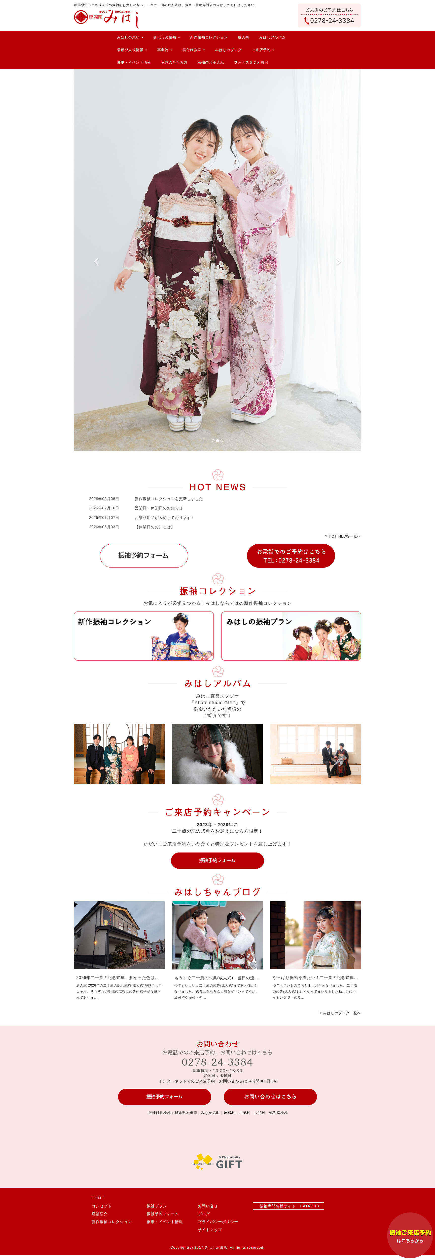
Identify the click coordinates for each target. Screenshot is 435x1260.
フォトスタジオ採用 (251, 62)
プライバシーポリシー (218, 1222)
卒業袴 (163, 50)
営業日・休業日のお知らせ (159, 508)
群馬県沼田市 (186, 1113)
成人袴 (243, 37)
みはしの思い (129, 37)
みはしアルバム (272, 37)
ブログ (204, 1214)
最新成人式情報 (131, 50)
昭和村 (229, 1113)
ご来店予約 (262, 50)
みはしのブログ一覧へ (341, 1013)
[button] (95, 260)
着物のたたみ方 (174, 62)
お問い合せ (208, 1206)
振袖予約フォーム (163, 1214)
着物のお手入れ (211, 62)
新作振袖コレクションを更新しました (169, 499)
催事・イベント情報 (134, 62)
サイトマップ (210, 1230)
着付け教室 (193, 50)
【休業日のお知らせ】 (155, 527)
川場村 (244, 1113)
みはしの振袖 (165, 37)
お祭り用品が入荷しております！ (165, 517)
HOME (98, 1198)
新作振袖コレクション (209, 37)
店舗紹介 (100, 1214)
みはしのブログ (228, 50)
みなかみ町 (210, 1113)
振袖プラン (157, 1206)
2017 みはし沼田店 (210, 1247)
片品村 (259, 1113)
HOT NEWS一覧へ (344, 536)
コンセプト (102, 1206)
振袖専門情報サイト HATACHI (289, 1206)
